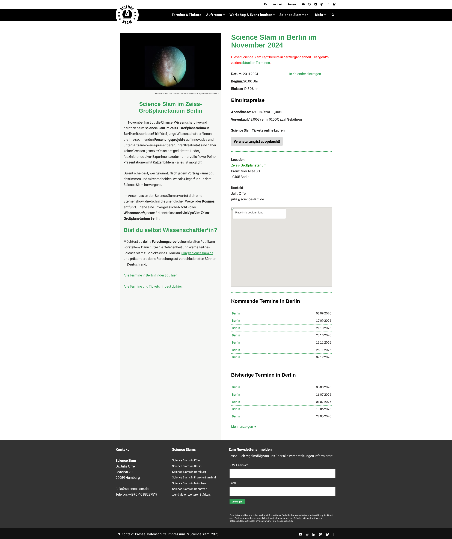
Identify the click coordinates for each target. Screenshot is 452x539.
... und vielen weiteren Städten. (191, 494)
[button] (224, 14)
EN (265, 4)
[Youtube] (303, 4)
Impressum (176, 534)
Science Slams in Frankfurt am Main (194, 477)
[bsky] (334, 4)
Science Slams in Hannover (189, 489)
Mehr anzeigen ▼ (244, 426)
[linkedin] (315, 4)
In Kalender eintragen (305, 74)
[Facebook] (328, 4)
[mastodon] (322, 4)
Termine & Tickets (186, 15)
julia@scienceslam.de (196, 253)
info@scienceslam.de (283, 521)
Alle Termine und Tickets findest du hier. (153, 286)
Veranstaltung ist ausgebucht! (257, 141)
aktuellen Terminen (255, 63)
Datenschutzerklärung (312, 515)
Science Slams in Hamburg (189, 472)
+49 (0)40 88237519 (142, 494)
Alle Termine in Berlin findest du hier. (150, 275)
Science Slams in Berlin (186, 466)
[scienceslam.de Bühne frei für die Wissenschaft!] (127, 14)
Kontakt (277, 4)
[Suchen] (333, 14)
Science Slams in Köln (186, 460)
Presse (291, 4)
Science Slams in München (189, 483)
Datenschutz (156, 534)
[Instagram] (309, 4)
